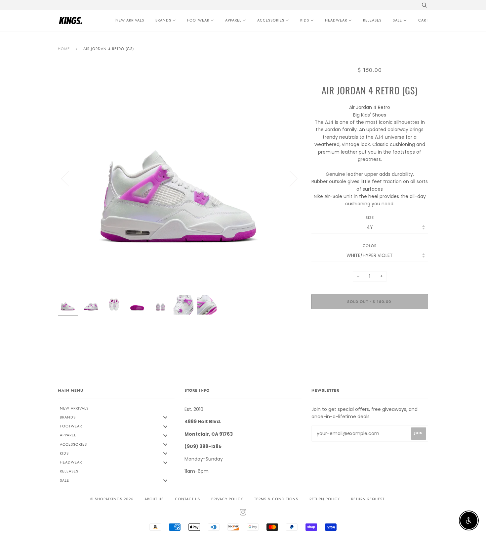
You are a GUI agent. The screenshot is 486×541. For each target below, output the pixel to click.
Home (64, 48)
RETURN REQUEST (368, 499)
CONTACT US (187, 499)
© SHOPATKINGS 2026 (111, 499)
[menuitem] (128, 20)
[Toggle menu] (165, 417)
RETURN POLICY (324, 499)
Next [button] (289, 178)
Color (370, 245)
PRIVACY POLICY (227, 499)
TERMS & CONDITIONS (276, 499)
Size (370, 217)
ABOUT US (154, 499)
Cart (423, 20)
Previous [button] (69, 178)
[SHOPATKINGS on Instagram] (243, 513)
